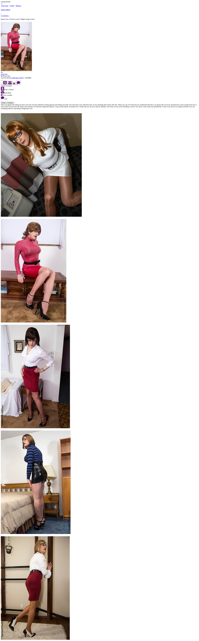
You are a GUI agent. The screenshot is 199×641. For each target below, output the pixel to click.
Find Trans (4, 6)
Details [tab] (4, 103)
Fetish (12, 6)
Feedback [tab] (10, 103)
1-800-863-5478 (16, 78)
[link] (2, 4)
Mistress (18, 6)
